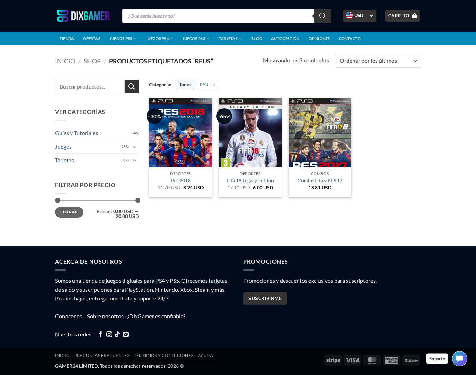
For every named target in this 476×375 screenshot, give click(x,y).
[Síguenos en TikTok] (117, 334)
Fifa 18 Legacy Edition (250, 180)
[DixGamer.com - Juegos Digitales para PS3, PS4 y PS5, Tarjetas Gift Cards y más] (83, 15)
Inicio (65, 61)
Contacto (350, 38)
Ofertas (91, 38)
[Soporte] (459, 358)
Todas (185, 84)
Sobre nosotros (105, 316)
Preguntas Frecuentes (101, 355)
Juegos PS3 (193, 38)
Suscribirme (265, 298)
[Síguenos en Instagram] (109, 334)
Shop (92, 61)
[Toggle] (134, 146)
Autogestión (285, 38)
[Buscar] (322, 16)
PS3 (207, 84)
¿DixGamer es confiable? (156, 316)
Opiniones (319, 38)
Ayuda (205, 355)
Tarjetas (228, 38)
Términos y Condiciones (163, 355)
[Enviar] (132, 86)
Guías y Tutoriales (76, 133)
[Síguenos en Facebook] (100, 334)
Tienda (67, 38)
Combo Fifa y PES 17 (320, 180)
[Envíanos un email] (126, 334)
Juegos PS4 (157, 38)
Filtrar (69, 211)
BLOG (256, 38)
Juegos (63, 146)
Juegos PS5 (120, 38)
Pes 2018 (181, 180)
